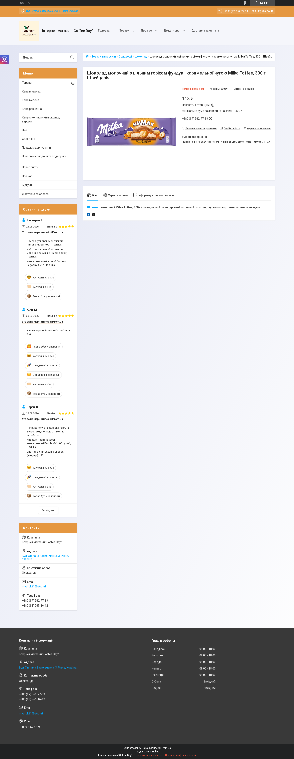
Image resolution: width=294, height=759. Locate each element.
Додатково (172, 30)
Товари (124, 30)
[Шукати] (72, 57)
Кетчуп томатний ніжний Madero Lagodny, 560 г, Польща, (46, 263)
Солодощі (125, 56)
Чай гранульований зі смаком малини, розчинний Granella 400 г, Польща (47, 253)
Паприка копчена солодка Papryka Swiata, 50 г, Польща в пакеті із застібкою (48, 431)
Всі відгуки (48, 510)
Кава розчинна (32, 108)
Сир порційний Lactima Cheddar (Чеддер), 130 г (45, 453)
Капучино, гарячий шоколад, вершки (41, 119)
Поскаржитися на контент (148, 755)
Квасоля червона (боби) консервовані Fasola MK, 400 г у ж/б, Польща (49, 443)
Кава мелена (30, 100)
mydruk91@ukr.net (34, 586)
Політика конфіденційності (180, 755)
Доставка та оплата (205, 30)
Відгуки (27, 185)
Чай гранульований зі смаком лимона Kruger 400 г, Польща (45, 242)
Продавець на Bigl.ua (147, 751)
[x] (93, 215)
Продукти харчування (36, 147)
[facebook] (88, 215)
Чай (24, 130)
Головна (104, 30)
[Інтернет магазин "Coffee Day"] (29, 31)
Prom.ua (166, 748)
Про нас (146, 30)
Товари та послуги (104, 56)
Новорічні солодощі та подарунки (44, 156)
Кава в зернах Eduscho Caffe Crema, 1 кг (48, 332)
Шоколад (141, 56)
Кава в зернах (31, 91)
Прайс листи (30, 167)
